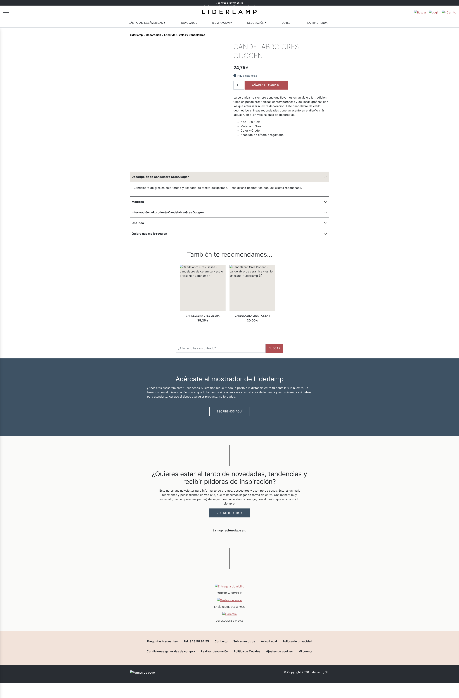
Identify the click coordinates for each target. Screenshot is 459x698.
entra (240, 2)
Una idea (138, 223)
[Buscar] (420, 12)
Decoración (255, 22)
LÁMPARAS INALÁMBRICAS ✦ (147, 22)
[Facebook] (198, 160)
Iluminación (221, 22)
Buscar (274, 348)
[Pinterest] (216, 160)
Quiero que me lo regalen (149, 233)
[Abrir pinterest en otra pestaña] (250, 539)
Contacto (221, 641)
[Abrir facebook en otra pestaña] (209, 539)
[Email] (222, 160)
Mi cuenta (305, 651)
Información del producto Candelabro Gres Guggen (168, 212)
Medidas (138, 202)
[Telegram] (210, 160)
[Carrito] (449, 12)
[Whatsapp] (204, 160)
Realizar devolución (214, 651)
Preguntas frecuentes (162, 641)
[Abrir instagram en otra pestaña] (229, 539)
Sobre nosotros (244, 641)
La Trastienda (317, 22)
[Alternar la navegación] (6, 11)
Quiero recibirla (229, 513)
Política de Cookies (247, 651)
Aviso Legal (269, 641)
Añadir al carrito (266, 85)
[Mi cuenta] (434, 12)
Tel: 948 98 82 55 (196, 641)
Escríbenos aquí (229, 411)
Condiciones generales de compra (171, 651)
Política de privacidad (297, 641)
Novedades (189, 22)
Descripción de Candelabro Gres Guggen (160, 177)
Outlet (287, 22)
